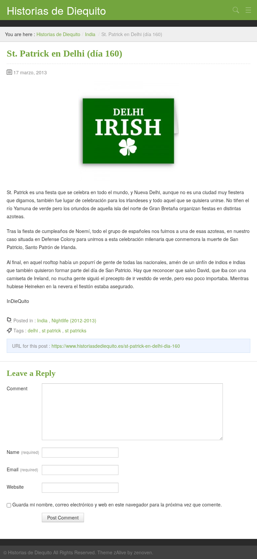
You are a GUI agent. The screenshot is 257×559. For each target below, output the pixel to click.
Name (23, 452)
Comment (17, 388)
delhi (33, 330)
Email (22, 469)
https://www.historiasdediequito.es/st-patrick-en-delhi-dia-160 (116, 345)
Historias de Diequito (56, 10)
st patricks (75, 330)
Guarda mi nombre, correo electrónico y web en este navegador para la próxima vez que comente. (117, 504)
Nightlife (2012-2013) (74, 320)
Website (15, 486)
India (90, 34)
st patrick (51, 330)
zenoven (143, 552)
